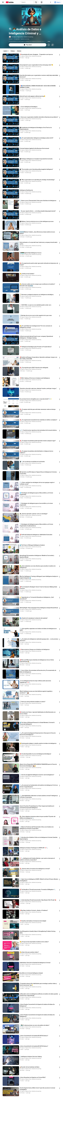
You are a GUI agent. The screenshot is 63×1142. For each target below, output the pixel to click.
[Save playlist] (48, 44)
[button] (31, 16)
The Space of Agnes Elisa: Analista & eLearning (22, 36)
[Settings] (51, 2)
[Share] (52, 44)
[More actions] (59, 54)
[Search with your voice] (41, 2)
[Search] (36, 2)
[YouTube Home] (10, 2)
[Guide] (3, 2)
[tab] (13, 51)
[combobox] (27, 2)
